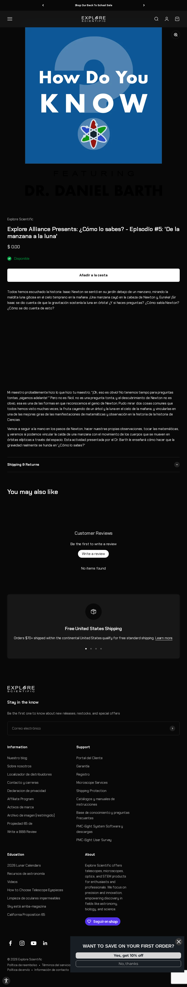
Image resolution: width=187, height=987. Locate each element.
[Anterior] (43, 5)
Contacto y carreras (23, 782)
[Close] (178, 941)
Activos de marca (20, 807)
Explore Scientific (20, 219)
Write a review (93, 553)
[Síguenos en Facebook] (10, 943)
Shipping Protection (91, 791)
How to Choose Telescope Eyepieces (35, 890)
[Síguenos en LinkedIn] (45, 943)
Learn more (164, 638)
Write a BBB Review (22, 831)
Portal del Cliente (89, 758)
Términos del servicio (56, 965)
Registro (83, 774)
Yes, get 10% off (128, 955)
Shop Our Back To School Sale (93, 5)
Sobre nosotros (19, 766)
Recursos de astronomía (26, 873)
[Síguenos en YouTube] (34, 943)
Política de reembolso (22, 965)
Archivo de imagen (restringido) (31, 815)
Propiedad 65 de (19, 823)
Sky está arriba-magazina (26, 906)
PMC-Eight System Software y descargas (99, 829)
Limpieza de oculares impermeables (33, 898)
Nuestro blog (17, 758)
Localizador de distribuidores (29, 774)
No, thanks (128, 964)
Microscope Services (91, 782)
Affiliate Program (20, 799)
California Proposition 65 (26, 914)
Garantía (82, 766)
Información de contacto (51, 970)
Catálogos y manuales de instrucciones (95, 802)
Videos (12, 882)
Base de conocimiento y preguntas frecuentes (102, 815)
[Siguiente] (144, 5)
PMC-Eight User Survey (94, 840)
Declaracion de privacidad (26, 791)
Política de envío (18, 970)
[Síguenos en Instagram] (22, 943)
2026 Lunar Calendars (24, 865)
